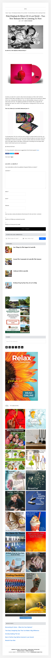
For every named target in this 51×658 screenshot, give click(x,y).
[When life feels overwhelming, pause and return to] (36, 480)
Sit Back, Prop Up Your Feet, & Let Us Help (25, 283)
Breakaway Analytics (36, 652)
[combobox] (13, 238)
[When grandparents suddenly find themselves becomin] (15, 439)
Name (7, 191)
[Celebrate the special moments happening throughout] (36, 460)
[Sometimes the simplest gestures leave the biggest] (15, 521)
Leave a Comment (28, 20)
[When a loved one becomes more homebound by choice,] (36, 521)
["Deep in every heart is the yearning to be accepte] (15, 603)
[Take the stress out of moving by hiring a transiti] (15, 562)
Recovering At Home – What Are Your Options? (18, 627)
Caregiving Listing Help (34, 649)
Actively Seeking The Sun (12, 634)
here (38, 150)
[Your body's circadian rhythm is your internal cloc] (15, 480)
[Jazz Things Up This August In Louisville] (8, 249)
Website (7, 205)
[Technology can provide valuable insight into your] (15, 501)
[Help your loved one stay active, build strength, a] (15, 542)
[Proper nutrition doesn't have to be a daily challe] (15, 460)
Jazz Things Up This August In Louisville (24, 247)
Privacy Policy (21, 650)
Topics (12, 157)
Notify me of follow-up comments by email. (15, 219)
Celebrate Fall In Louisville (20, 271)
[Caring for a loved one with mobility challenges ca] (36, 562)
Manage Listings (16, 649)
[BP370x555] (17, 297)
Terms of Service (29, 650)
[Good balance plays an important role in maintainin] (36, 501)
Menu (25, 9)
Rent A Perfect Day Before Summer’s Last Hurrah (19, 637)
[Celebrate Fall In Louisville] (8, 273)
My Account (24, 649)
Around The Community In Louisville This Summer (27, 259)
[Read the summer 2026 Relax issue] (21, 353)
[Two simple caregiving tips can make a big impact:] (15, 419)
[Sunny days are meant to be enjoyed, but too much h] (36, 542)
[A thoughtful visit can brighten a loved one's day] (36, 439)
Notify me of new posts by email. (12, 224)
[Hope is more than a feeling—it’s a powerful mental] (36, 603)
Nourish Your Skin (10, 640)
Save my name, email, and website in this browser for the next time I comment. (23, 214)
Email (6, 198)
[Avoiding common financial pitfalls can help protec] (36, 583)
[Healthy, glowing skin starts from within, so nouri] (36, 419)
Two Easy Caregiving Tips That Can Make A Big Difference (22, 630)
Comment (7, 170)
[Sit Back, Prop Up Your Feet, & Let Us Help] (8, 285)
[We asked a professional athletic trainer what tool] (15, 583)
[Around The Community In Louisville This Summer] (8, 261)
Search (42, 238)
